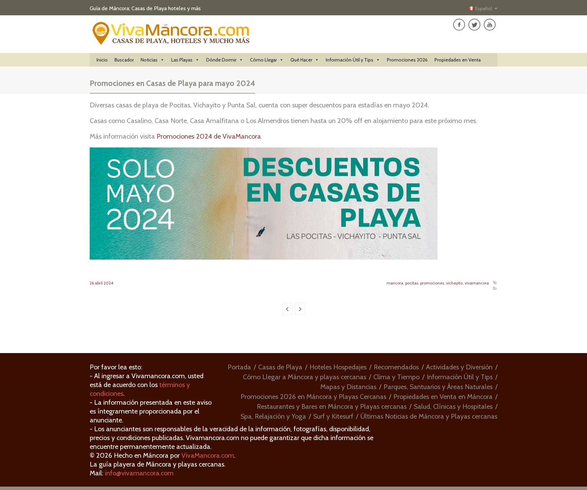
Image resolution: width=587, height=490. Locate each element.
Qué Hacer (301, 60)
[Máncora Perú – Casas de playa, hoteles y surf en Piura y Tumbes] (171, 41)
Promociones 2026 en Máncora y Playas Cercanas (313, 396)
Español (483, 8)
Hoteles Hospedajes (338, 367)
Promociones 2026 (407, 60)
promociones (432, 282)
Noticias (149, 60)
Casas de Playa (280, 367)
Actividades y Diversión (459, 367)
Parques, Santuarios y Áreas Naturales (438, 387)
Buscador (124, 60)
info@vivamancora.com (139, 473)
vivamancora (477, 282)
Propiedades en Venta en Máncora (443, 396)
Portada (239, 367)
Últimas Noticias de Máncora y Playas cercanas (428, 416)
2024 (108, 282)
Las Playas (182, 60)
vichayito (454, 282)
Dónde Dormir (221, 60)
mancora (395, 282)
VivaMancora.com (207, 455)
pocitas (411, 282)
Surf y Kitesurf (333, 416)
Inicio (102, 60)
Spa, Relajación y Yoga (273, 416)
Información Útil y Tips (349, 60)
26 (92, 282)
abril (99, 282)
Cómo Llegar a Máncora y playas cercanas (304, 377)
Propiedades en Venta (457, 60)
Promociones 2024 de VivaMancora (209, 136)
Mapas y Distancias (348, 387)
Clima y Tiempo (396, 377)
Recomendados (396, 367)
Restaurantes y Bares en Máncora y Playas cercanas (332, 406)
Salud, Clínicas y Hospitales (453, 406)
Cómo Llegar (263, 60)
